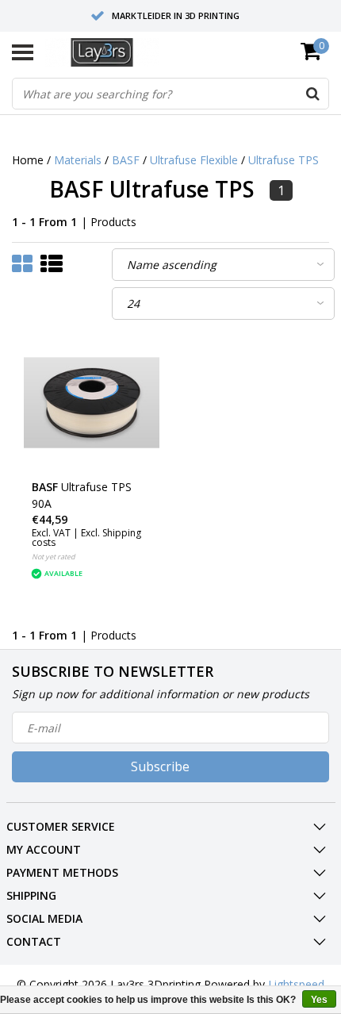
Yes (319, 999)
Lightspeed (296, 984)
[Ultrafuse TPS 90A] (91, 403)
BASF (126, 159)
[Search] (312, 93)
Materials (78, 159)
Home (28, 159)
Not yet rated (53, 556)
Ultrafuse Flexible (194, 159)
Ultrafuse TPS (283, 159)
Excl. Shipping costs (86, 537)
